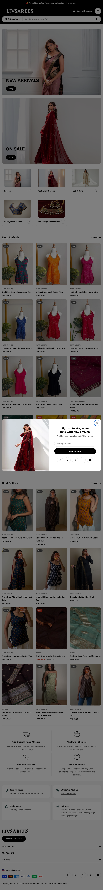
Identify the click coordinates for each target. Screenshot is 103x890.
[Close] (97, 423)
